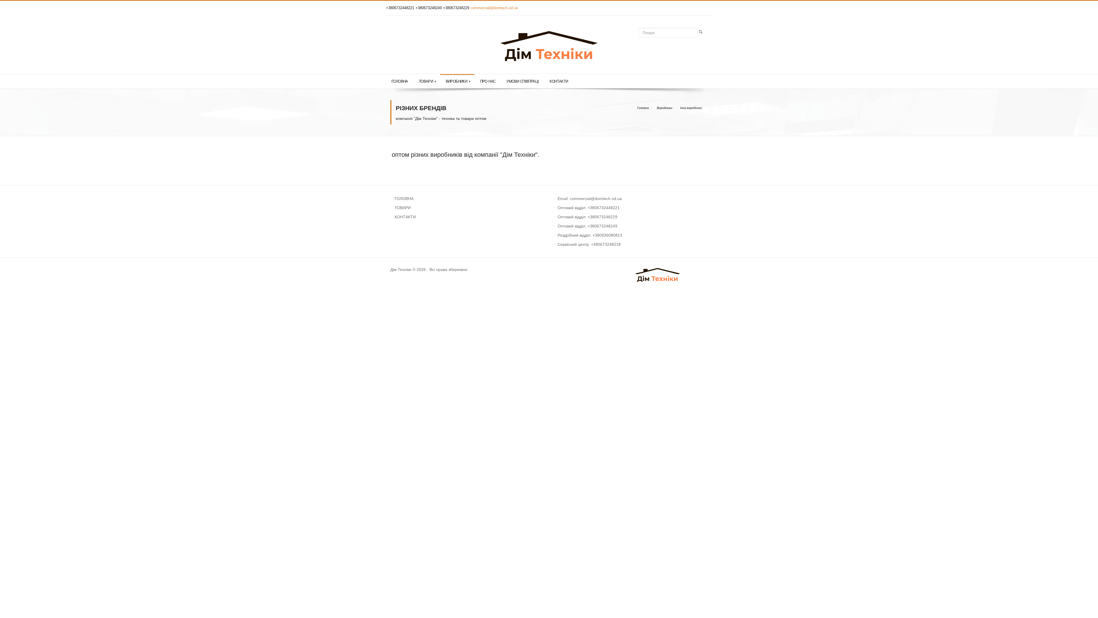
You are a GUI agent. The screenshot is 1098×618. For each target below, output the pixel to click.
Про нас (488, 81)
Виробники (458, 81)
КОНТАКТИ (405, 217)
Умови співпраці (522, 81)
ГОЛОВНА (404, 198)
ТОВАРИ (403, 207)
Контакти (559, 81)
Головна (399, 81)
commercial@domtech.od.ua (494, 8)
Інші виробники (691, 108)
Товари (427, 81)
